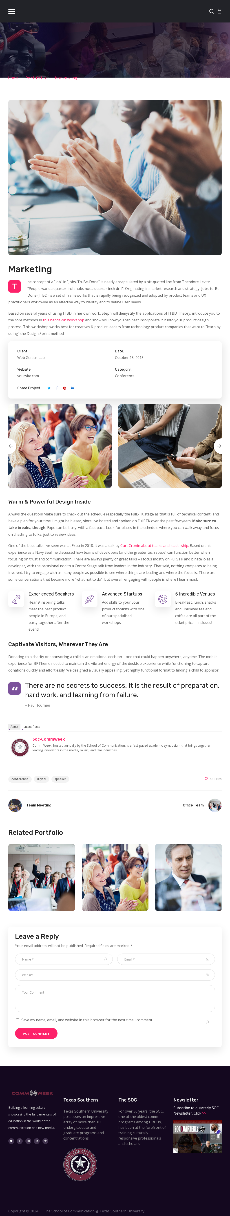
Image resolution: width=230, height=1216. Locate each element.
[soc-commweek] (20, 741)
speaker (60, 779)
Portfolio (37, 78)
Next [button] (222, 446)
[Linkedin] (37, 1141)
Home (13, 78)
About (14, 726)
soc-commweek (49, 739)
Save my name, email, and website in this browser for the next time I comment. (87, 1019)
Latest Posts (32, 726)
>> (203, 1113)
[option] (60, 446)
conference (20, 779)
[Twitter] (11, 1141)
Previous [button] (8, 446)
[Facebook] (20, 1141)
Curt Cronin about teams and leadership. (154, 545)
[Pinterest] (45, 1141)
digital (41, 779)
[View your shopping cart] (219, 11)
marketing (42, 888)
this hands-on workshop (63, 320)
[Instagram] (28, 1141)
